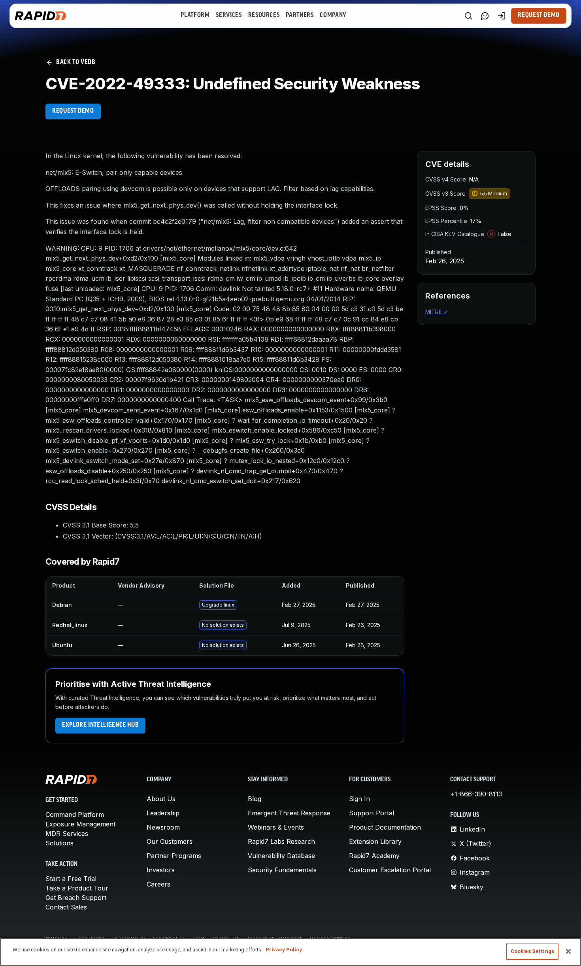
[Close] (568, 951)
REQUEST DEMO (73, 111)
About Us (161, 799)
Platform (195, 15)
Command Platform (74, 815)
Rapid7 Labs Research (281, 841)
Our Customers (169, 841)
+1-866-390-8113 (476, 794)
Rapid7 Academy (374, 856)
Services (228, 15)
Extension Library (375, 841)
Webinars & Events (276, 827)
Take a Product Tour (76, 888)
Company (333, 15)
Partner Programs (174, 856)
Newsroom (163, 827)
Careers (158, 884)
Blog (254, 799)
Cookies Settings (532, 951)
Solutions (59, 843)
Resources (264, 15)
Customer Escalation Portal (390, 870)
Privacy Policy (284, 950)
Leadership (163, 813)
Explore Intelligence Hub (100, 725)
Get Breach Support (75, 898)
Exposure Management (80, 824)
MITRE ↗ (436, 311)
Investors (161, 870)
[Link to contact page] (485, 16)
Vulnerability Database (281, 856)
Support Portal (371, 813)
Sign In (359, 799)
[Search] (468, 16)
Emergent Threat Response (289, 813)
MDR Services (66, 833)
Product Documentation (385, 827)
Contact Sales (66, 907)
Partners (299, 15)
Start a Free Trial (70, 879)
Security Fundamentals (282, 870)
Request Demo (539, 15)
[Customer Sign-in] (501, 16)
